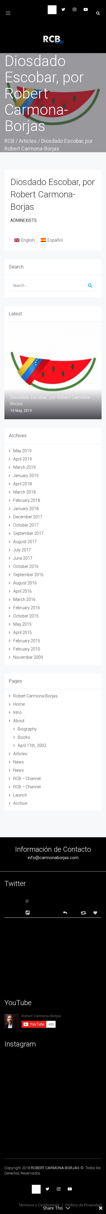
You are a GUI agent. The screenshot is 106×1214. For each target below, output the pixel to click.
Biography (27, 729)
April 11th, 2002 (32, 745)
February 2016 (26, 607)
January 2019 (26, 475)
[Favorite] (96, 913)
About (18, 720)
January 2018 (26, 508)
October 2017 (26, 525)
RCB (9, 141)
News (18, 762)
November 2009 (28, 657)
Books (24, 737)
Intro (17, 712)
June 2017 (22, 558)
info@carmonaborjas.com (53, 857)
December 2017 (27, 517)
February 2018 (26, 500)
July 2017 (22, 550)
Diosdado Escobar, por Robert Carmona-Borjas (52, 194)
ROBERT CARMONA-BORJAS (55, 1168)
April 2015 (22, 632)
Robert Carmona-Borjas (35, 696)
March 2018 (24, 492)
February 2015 (26, 640)
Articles (28, 141)
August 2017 (25, 541)
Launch (20, 795)
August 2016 (25, 583)
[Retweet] (84, 912)
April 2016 (22, 591)
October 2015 (26, 616)
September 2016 (28, 574)
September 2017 (28, 533)
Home (19, 704)
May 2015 (22, 624)
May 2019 (22, 450)
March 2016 (24, 599)
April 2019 (22, 459)
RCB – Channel (27, 778)
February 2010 (26, 649)
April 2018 (22, 483)
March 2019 (24, 467)
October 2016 (26, 566)
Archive (20, 803)
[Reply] (65, 912)
